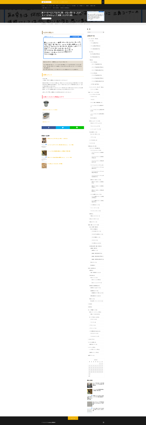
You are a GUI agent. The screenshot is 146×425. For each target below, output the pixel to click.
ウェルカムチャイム (94, 336)
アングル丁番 (93, 73)
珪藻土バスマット (92, 221)
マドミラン (93, 322)
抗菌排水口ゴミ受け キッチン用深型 (49, 109)
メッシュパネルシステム (93, 94)
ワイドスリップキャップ (95, 210)
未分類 (49, 18)
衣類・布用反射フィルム (95, 272)
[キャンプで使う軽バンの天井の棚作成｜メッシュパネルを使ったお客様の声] (89, 385)
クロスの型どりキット (96, 231)
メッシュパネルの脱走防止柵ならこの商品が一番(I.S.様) (58, 151)
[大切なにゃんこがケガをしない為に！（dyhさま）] (44, 140)
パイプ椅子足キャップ (95, 204)
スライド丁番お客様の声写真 (97, 67)
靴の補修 (92, 265)
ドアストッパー (92, 328)
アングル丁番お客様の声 (96, 75)
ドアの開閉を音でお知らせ (94, 331)
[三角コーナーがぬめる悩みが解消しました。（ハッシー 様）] (44, 159)
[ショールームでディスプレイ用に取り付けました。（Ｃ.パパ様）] (44, 146)
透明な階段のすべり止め (95, 295)
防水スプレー (93, 262)
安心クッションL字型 (95, 279)
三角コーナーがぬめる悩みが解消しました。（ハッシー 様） (59, 157)
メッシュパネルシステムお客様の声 (97, 105)
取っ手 (90, 51)
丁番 (90, 59)
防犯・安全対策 (56, 7)
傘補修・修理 (92, 5)
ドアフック (93, 137)
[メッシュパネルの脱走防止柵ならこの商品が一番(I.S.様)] (44, 153)
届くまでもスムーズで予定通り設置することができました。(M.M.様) (98, 403)
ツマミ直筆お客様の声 (95, 48)
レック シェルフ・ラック (95, 129)
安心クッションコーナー (96, 282)
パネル (92, 99)
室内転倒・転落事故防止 (64, 7)
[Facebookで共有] (49, 127)
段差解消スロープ (94, 290)
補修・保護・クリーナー (47, 7)
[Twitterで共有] (63, 127)
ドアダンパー (91, 325)
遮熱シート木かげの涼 (95, 314)
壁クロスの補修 (93, 229)
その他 (89, 303)
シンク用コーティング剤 (93, 349)
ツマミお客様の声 (94, 42)
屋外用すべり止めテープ (95, 287)
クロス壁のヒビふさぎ (96, 243)
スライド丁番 (93, 62)
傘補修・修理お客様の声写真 (97, 256)
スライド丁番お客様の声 (96, 64)
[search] (103, 32)
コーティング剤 (91, 347)
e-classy (43, 5)
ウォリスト (91, 143)
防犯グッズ (91, 298)
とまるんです (90, 339)
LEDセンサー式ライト (93, 218)
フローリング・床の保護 (71, 5)
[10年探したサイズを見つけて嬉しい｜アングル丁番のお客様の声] (89, 397)
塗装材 (87, 5)
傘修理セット (94, 250)
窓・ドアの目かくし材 (93, 317)
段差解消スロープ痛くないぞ (97, 292)
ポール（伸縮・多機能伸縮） (96, 102)
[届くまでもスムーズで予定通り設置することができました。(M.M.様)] (89, 404)
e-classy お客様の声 (51, 422)
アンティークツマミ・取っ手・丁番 (95, 87)
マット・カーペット (94, 207)
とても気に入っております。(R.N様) (54, 163)
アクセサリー (93, 96)
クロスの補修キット (95, 237)
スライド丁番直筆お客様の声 (97, 70)
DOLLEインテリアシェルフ (95, 123)
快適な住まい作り (91, 146)
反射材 (90, 270)
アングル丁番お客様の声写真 (97, 78)
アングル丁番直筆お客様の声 (97, 81)
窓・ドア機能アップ (80, 5)
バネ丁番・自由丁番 (94, 84)
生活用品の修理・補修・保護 (94, 246)
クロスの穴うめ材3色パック (97, 234)
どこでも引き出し (92, 140)
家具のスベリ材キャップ (95, 179)
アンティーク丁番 (94, 89)
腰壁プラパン (90, 355)
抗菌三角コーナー (46, 121)
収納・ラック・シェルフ (60, 5)
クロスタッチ (94, 240)
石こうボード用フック (95, 134)
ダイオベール (93, 319)
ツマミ (90, 40)
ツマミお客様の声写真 (95, 45)
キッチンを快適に (91, 342)
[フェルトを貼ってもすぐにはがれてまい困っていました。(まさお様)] (89, 410)
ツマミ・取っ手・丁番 (50, 5)
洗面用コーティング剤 (93, 352)
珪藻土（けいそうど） (95, 215)
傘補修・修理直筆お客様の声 (97, 259)
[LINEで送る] (77, 127)
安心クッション (93, 277)
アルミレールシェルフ (95, 126)
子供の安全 (91, 275)
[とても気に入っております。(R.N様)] (44, 165)
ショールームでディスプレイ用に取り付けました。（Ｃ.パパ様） (60, 144)
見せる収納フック (92, 132)
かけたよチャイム (94, 333)
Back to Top (73, 418)
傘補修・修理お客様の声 (96, 253)
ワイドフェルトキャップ (95, 150)
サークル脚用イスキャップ (95, 194)
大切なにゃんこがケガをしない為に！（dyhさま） (57, 138)
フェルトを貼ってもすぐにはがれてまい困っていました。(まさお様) (98, 409)
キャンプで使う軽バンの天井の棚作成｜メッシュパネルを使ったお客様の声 (98, 384)
